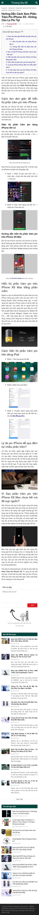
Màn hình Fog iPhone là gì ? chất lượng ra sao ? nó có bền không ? (24, 812)
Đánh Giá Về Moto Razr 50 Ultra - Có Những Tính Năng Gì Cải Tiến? (24, 750)
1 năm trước (17, 835)
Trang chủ (4, 8)
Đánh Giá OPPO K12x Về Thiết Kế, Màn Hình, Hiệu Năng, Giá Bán (24, 640)
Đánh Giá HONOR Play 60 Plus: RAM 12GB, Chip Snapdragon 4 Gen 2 (24, 671)
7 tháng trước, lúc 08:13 (20, 816)
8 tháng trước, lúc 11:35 (20, 826)
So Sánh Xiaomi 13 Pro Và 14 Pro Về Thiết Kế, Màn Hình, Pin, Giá (24, 782)
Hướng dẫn (11, 8)
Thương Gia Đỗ (19, 2)
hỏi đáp (8, 26)
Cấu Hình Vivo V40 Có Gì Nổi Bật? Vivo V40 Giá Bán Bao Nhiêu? (24, 703)
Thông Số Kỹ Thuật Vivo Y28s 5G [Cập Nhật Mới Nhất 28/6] (24, 719)
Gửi (32, 605)
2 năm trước (15, 643)
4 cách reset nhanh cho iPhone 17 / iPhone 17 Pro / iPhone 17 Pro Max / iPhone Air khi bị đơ (23, 822)
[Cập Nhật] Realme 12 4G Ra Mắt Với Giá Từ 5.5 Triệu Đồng (24, 734)
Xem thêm (19, 799)
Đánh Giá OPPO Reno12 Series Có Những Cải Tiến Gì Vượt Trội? (24, 656)
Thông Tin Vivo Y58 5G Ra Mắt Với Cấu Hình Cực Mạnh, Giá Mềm (24, 687)
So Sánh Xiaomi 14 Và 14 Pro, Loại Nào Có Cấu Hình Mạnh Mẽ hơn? (24, 766)
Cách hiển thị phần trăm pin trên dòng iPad (20, 62)
